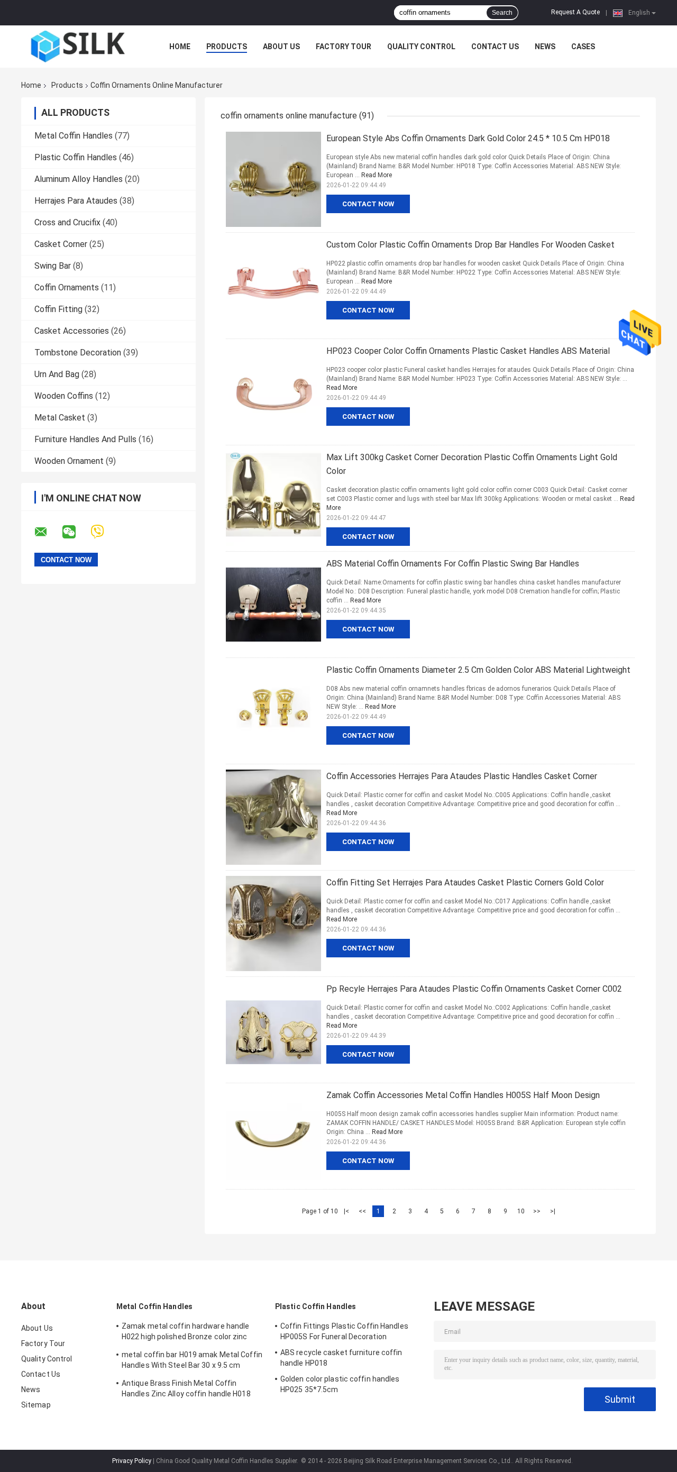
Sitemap (36, 1405)
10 (521, 1211)
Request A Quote (575, 12)
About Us (281, 46)
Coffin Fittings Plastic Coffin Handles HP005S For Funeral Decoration (344, 1331)
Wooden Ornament (69, 461)
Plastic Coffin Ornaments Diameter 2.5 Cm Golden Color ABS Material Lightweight (478, 670)
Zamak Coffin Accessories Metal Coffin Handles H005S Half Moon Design (463, 1095)
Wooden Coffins (63, 396)
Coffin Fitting (58, 309)
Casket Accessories (71, 331)
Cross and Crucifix (67, 222)
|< (346, 1211)
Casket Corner (60, 244)
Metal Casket (59, 418)
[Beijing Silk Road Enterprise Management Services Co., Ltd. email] (47, 532)
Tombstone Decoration (77, 353)
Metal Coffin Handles (73, 136)
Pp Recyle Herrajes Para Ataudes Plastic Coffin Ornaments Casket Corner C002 (474, 989)
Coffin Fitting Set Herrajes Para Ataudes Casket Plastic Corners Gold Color (465, 882)
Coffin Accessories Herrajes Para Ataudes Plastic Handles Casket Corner (461, 776)
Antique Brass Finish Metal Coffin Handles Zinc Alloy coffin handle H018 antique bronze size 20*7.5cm (186, 1390)
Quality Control (421, 46)
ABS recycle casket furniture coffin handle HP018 (341, 1357)
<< (362, 1211)
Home (179, 46)
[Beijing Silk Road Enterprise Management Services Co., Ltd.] (79, 46)
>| (552, 1211)
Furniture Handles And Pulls (85, 439)
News (545, 46)
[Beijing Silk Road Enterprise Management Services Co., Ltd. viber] (103, 532)
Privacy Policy (131, 1461)
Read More (376, 175)
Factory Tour (343, 46)
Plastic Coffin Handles (75, 157)
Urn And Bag (56, 374)
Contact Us (495, 46)
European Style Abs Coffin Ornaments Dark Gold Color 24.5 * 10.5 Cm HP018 (468, 138)
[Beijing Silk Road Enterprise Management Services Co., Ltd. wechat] (75, 532)
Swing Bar (52, 266)
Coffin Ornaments (66, 287)
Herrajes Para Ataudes (75, 201)
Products (226, 46)
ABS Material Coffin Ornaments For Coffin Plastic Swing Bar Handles (452, 564)
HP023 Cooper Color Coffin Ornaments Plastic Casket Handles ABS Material (468, 351)
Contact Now (368, 204)
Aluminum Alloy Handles (78, 179)
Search (502, 12)
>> (537, 1211)
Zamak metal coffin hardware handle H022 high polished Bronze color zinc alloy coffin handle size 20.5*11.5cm (185, 1333)
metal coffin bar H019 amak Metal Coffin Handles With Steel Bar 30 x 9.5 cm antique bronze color (192, 1361)
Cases (583, 46)
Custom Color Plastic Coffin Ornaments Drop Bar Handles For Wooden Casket (470, 245)
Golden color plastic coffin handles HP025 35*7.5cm (340, 1384)
